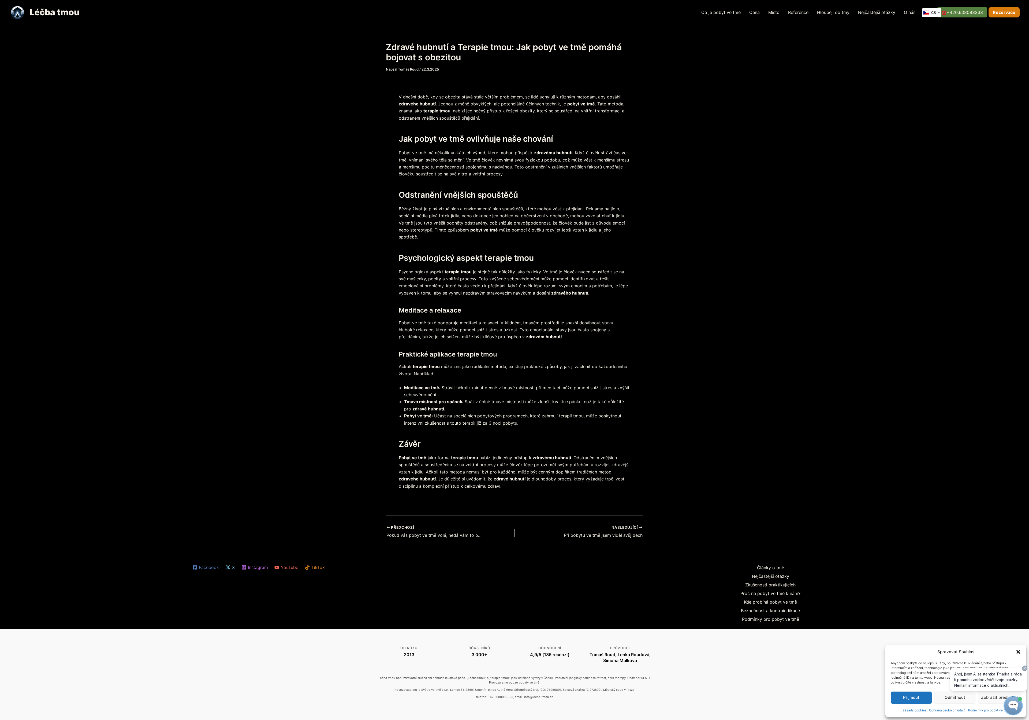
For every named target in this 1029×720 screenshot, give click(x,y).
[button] (1018, 652)
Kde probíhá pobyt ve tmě (770, 602)
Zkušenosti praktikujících (770, 584)
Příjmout (911, 697)
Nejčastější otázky (876, 12)
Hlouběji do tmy (833, 12)
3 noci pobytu (503, 423)
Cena (754, 12)
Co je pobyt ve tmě (721, 12)
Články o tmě (770, 567)
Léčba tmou (54, 12)
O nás (909, 12)
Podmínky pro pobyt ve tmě (770, 619)
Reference (798, 12)
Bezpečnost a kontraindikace (770, 610)
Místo (774, 12)
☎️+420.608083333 (962, 12)
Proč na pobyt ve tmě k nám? (770, 593)
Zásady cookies (914, 710)
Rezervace (1004, 12)
